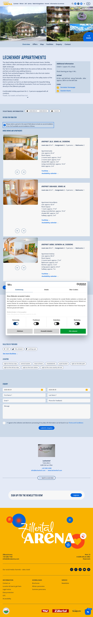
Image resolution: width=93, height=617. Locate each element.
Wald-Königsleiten (38, 3)
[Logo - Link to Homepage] (7, 3)
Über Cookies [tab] (73, 289)
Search (72, 3)
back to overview (47, 478)
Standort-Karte (65, 91)
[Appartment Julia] (20, 147)
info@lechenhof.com (38, 470)
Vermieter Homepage (67, 87)
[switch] (36, 323)
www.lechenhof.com (55, 470)
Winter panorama (38, 586)
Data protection (8, 592)
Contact (68, 44)
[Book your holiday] (81, 4)
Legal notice (7, 589)
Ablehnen (20, 331)
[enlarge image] (23, 23)
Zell (26, 3)
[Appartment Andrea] (20, 250)
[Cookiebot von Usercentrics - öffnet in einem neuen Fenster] (78, 284)
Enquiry (59, 44)
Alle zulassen (73, 331)
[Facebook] (75, 569)
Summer (16, 3)
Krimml (47, 3)
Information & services (57, 3)
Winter (22, 3)
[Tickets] (75, 4)
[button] (28, 97)
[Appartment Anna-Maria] (20, 192)
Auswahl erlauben (46, 331)
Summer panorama (39, 589)
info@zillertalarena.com (11, 559)
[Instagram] (71, 569)
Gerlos (30, 3)
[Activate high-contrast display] (84, 4)
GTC (4, 596)
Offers (35, 44)
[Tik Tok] (80, 569)
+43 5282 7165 (7, 557)
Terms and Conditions (76, 423)
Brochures (35, 583)
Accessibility (7, 599)
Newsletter (65, 583)
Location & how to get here (12, 586)
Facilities (49, 44)
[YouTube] (84, 569)
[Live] (78, 4)
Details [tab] (46, 289)
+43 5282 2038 (46, 468)
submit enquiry (46, 428)
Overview (26, 44)
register (76, 495)
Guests (56, 111)
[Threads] (88, 569)
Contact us (6, 583)
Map (42, 44)
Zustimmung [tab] (19, 289)
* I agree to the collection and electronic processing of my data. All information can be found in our (45, 423)
